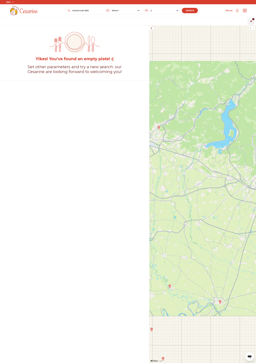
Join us (229, 10)
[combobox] (87, 10)
